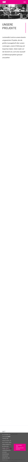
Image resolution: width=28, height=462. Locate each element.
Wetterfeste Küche (14, 135)
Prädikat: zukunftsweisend (14, 173)
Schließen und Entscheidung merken (20, 447)
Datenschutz (5, 459)
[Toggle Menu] (25, 2)
